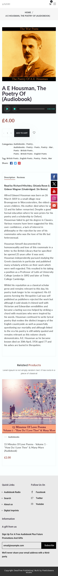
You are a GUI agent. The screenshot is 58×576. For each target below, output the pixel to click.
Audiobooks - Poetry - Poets (27, 147)
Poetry (37, 158)
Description (9, 177)
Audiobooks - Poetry (23, 144)
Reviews (21, 177)
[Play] (7, 108)
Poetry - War (47, 147)
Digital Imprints (11, 510)
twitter (39, 498)
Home (28, 12)
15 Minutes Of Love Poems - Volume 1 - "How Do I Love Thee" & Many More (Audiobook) (25, 447)
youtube (40, 504)
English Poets (26, 158)
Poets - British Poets (23, 150)
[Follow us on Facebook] (11, 163)
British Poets (12, 158)
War (50, 158)
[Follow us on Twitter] (15, 163)
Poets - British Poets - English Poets (30, 153)
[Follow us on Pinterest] (19, 163)
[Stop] (14, 109)
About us (8, 504)
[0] (50, 4)
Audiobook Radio (12, 492)
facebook (40, 492)
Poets (44, 158)
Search (7, 498)
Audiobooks (13, 437)
